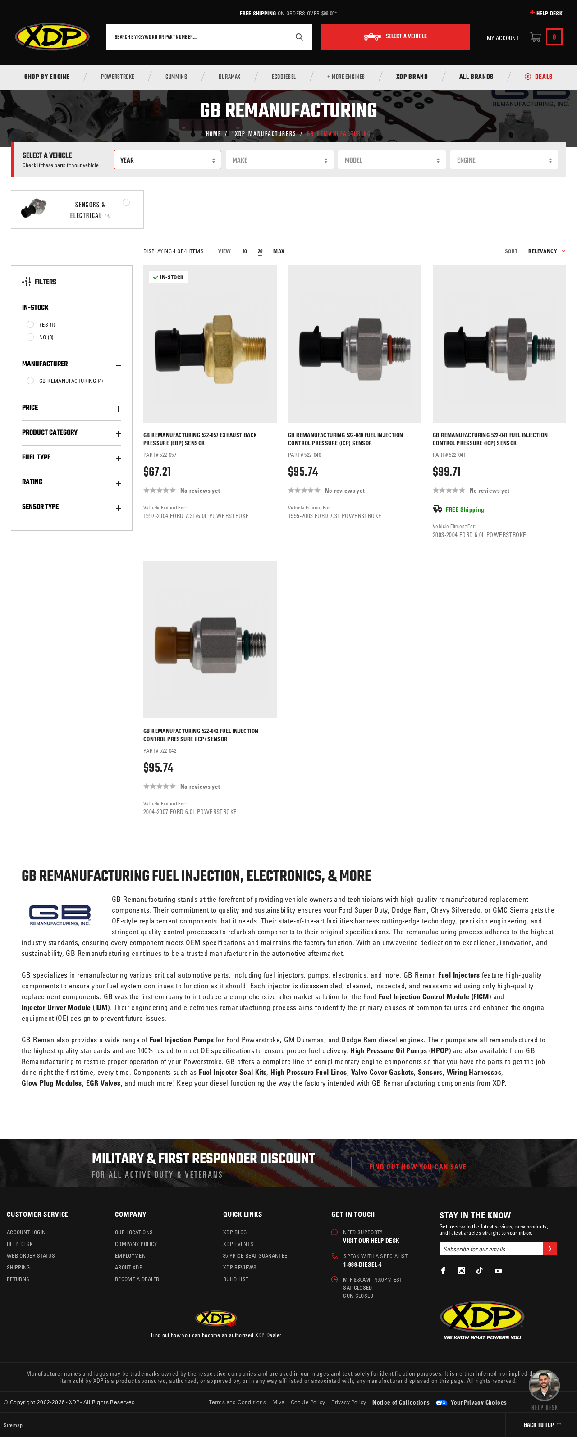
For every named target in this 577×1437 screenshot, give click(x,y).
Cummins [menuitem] (176, 77)
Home (214, 133)
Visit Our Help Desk (371, 1240)
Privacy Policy (348, 1401)
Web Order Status (31, 1255)
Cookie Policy (308, 1401)
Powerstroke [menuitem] (117, 77)
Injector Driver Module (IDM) (66, 1007)
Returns (18, 1278)
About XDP (128, 1267)
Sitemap (13, 1424)
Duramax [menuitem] (230, 77)
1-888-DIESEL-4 (362, 1264)
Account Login (26, 1232)
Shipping (18, 1267)
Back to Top (539, 1425)
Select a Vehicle (406, 37)
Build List (235, 1278)
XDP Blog (235, 1232)
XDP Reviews (240, 1267)
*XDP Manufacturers (264, 133)
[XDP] (52, 37)
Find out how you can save (418, 1166)
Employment (131, 1255)
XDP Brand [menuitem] (412, 77)
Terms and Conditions (237, 1401)
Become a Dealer (137, 1278)
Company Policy (136, 1243)
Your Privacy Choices (478, 1402)
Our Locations (134, 1232)
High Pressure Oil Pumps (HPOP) (400, 1050)
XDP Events (238, 1243)
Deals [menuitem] (544, 77)
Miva (278, 1401)
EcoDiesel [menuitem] (284, 77)
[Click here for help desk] (544, 1389)
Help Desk (549, 13)
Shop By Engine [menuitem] (47, 77)
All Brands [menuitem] (476, 77)
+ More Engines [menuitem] (346, 77)
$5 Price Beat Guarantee (255, 1255)
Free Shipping (258, 13)
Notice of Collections (401, 1402)
